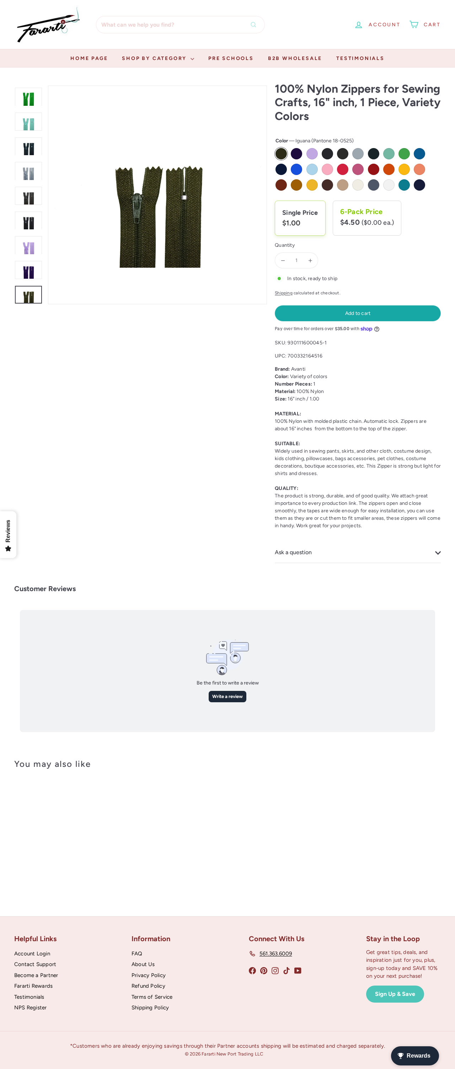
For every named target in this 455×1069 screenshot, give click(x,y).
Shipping (284, 292)
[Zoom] (157, 195)
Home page (89, 58)
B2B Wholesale (295, 58)
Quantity (285, 245)
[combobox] (180, 24)
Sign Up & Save (395, 994)
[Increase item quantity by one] (310, 260)
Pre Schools (231, 58)
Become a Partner (36, 975)
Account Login (32, 953)
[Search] (255, 24)
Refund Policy (148, 986)
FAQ (137, 953)
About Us (143, 964)
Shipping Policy (150, 1007)
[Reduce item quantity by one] (283, 260)
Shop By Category (155, 58)
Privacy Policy (149, 975)
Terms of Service (152, 997)
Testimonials (360, 58)
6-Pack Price (361, 211)
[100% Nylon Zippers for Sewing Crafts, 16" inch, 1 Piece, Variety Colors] (46, 833)
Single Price (300, 213)
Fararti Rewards (33, 986)
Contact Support (35, 964)
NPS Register (30, 1007)
